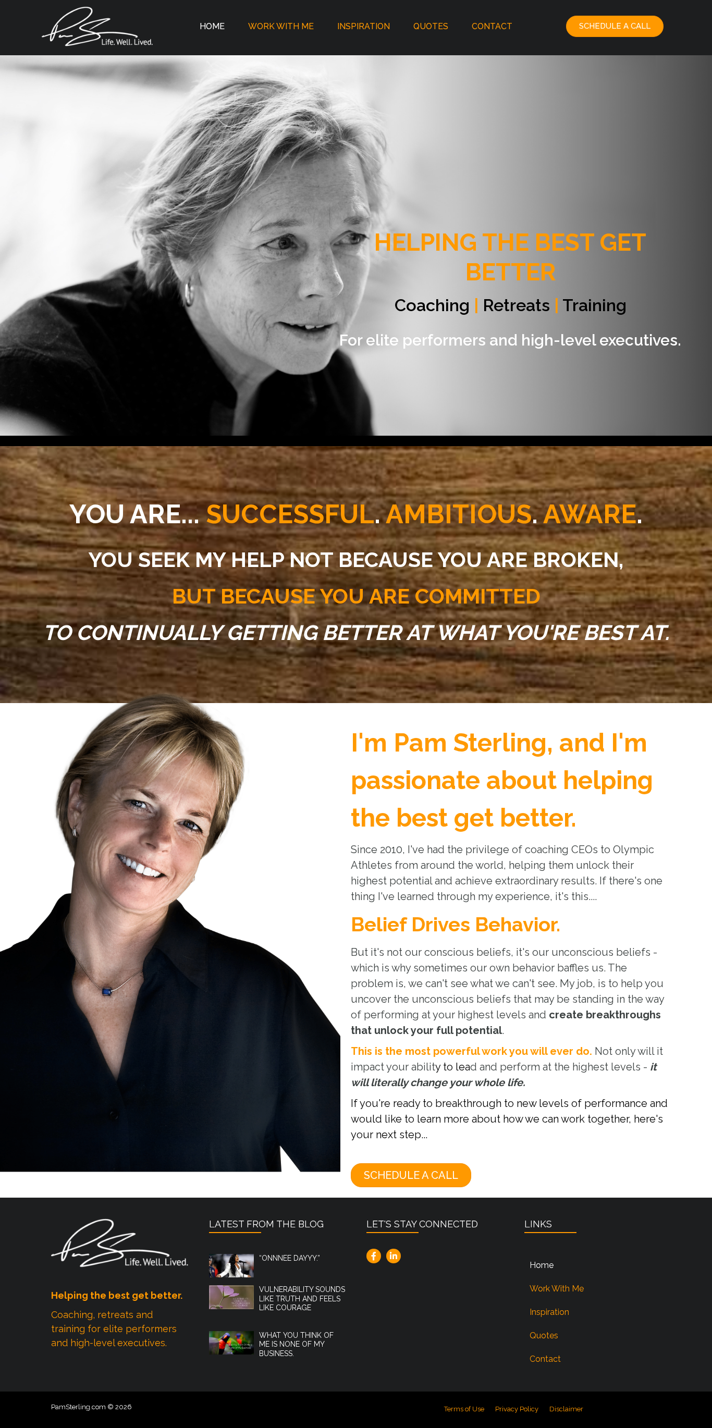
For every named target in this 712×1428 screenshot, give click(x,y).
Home (212, 26)
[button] (615, 26)
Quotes (430, 26)
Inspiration (363, 26)
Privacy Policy (516, 1409)
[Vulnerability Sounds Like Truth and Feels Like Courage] (231, 1296)
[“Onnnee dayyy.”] (231, 1264)
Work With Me (281, 26)
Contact (492, 26)
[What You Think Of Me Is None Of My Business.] (231, 1341)
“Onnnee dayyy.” (289, 1258)
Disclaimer (566, 1409)
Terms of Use (464, 1409)
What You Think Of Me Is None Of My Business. (296, 1344)
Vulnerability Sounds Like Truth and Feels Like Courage (302, 1298)
